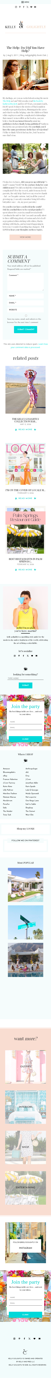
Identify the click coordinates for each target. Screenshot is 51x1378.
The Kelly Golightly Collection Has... (25, 420)
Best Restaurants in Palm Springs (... (25, 560)
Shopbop (29, 808)
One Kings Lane (32, 801)
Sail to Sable (31, 804)
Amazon (6, 769)
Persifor (6, 804)
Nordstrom (7, 801)
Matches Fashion (10, 793)
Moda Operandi (32, 793)
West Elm (29, 815)
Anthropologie (31, 769)
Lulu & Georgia (32, 790)
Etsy (27, 776)
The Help (7, 101)
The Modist (7, 811)
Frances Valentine (10, 779)
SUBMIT (25, 685)
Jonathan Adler (32, 783)
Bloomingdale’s (9, 772)
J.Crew (28, 779)
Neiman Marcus (9, 797)
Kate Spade (30, 786)
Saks (5, 808)
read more (26, 430)
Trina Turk (7, 815)
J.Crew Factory (9, 783)
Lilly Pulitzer (8, 790)
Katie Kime (7, 786)
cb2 (27, 772)
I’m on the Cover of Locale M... (25, 490)
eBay (5, 776)
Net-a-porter (31, 797)
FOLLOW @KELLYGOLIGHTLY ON (25, 1242)
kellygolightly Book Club (35, 55)
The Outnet (30, 811)
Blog (22, 55)
